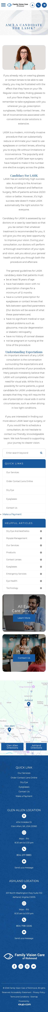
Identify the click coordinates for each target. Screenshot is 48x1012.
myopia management (16, 538)
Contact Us (11, 508)
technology (12, 588)
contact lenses (13, 559)
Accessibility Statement (21, 992)
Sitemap (34, 997)
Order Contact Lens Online (19, 481)
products (11, 552)
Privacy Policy (39, 992)
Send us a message (24, 867)
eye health (11, 581)
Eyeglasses (11, 499)
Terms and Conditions (19, 997)
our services (12, 545)
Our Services (12, 472)
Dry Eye (10, 490)
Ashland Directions (36, 746)
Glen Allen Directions (12, 746)
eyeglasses (11, 567)
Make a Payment (12, 514)
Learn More (24, 618)
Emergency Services (16, 574)
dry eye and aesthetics (17, 531)
